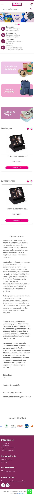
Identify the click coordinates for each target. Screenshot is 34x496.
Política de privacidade (8, 450)
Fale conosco (5, 445)
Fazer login (4, 462)
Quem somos (5, 443)
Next (31, 128)
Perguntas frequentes (7, 448)
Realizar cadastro (6, 459)
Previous (28, 128)
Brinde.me (20, 493)
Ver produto (17, 168)
